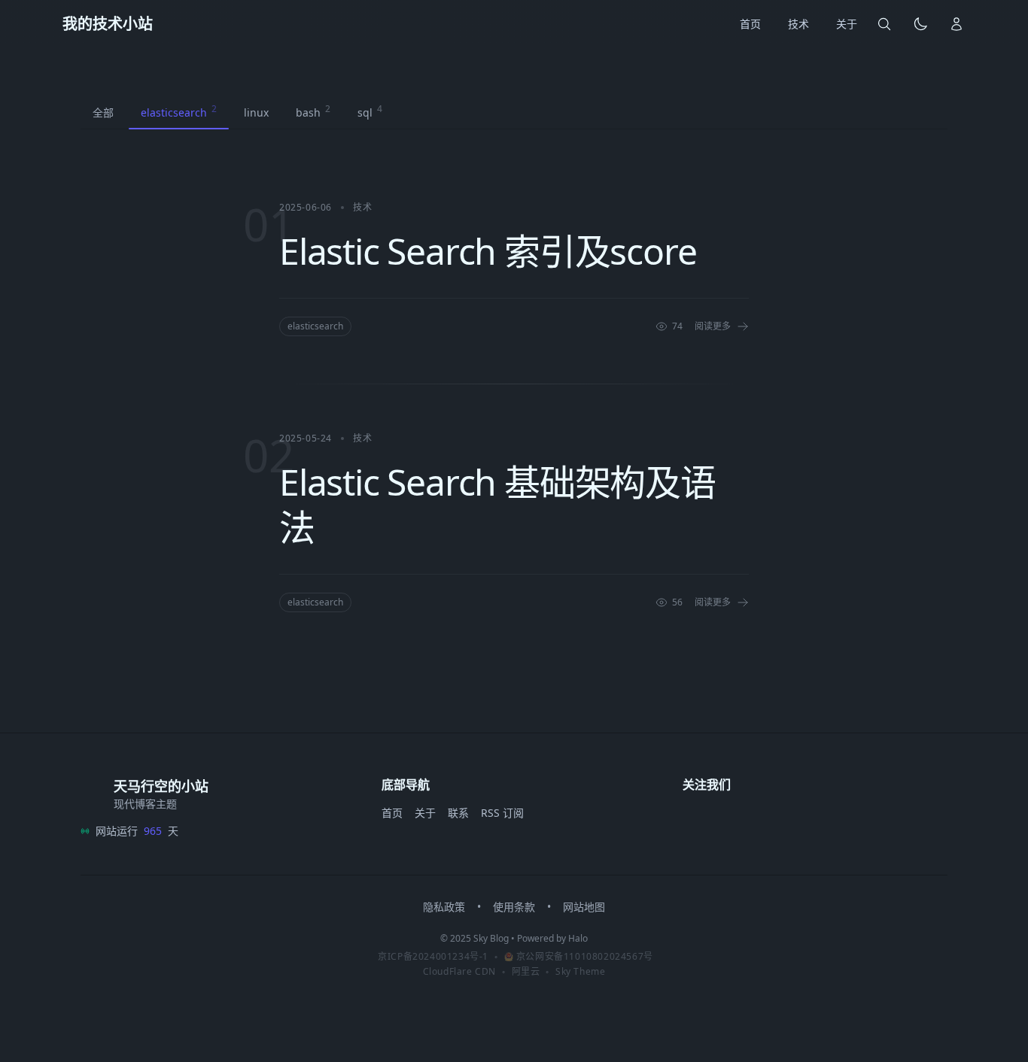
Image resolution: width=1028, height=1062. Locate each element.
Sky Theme (580, 972)
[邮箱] (794, 818)
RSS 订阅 (502, 813)
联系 (458, 813)
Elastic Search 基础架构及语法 (497, 504)
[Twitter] (728, 818)
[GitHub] (695, 818)
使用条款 (514, 907)
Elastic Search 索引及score (487, 250)
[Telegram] (761, 818)
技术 (362, 207)
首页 (392, 813)
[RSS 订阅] (827, 818)
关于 (425, 813)
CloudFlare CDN (459, 972)
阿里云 (526, 972)
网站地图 (584, 907)
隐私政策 (444, 907)
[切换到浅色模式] (920, 24)
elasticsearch (315, 326)
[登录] (956, 24)
